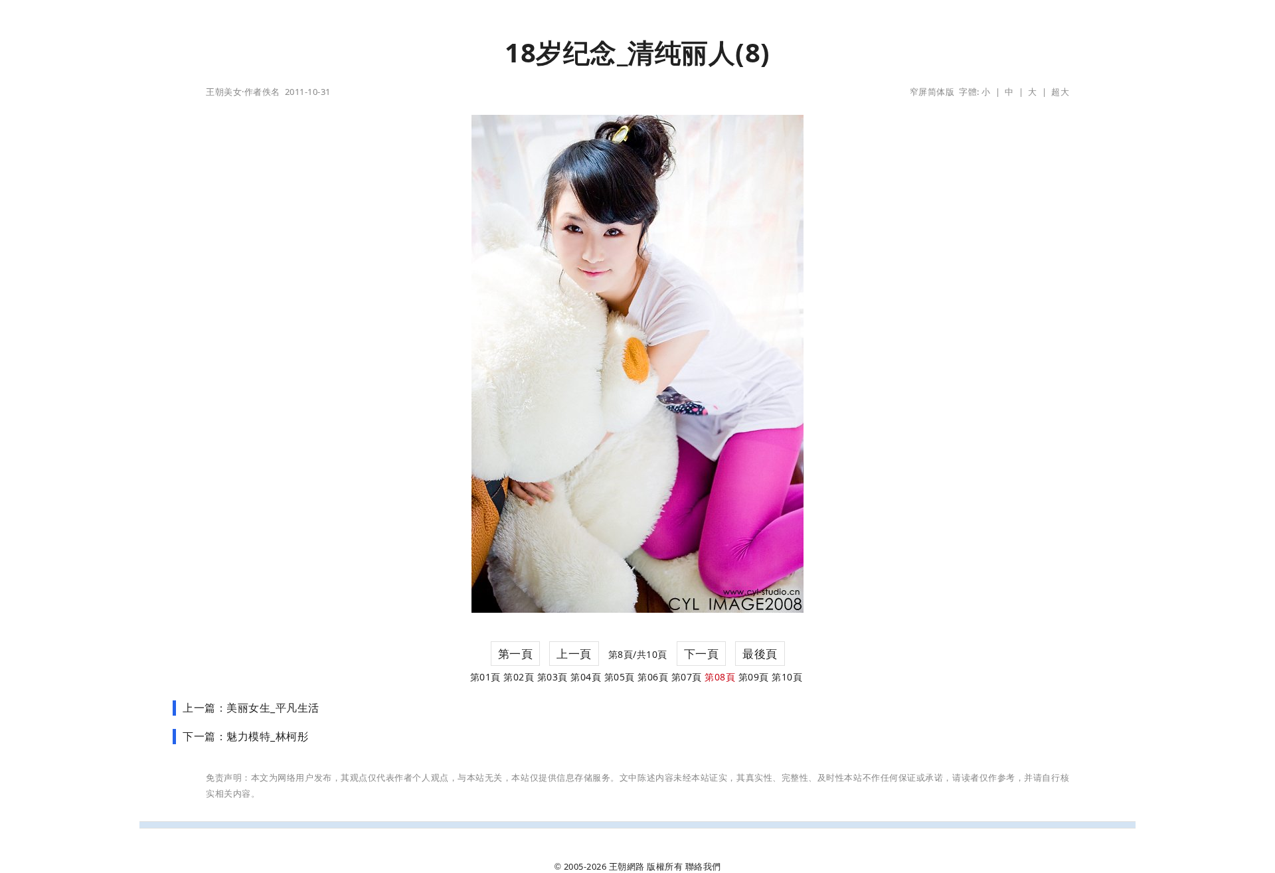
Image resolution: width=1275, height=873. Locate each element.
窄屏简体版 (932, 92)
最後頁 (760, 653)
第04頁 (585, 677)
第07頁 (686, 677)
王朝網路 (627, 866)
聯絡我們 (703, 866)
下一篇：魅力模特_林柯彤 (245, 736)
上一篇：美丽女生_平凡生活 (251, 707)
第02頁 (518, 677)
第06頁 (653, 677)
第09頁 (753, 677)
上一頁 (574, 653)
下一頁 (701, 653)
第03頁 (552, 677)
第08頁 (720, 677)
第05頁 (619, 677)
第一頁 (515, 653)
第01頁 (485, 677)
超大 (1060, 92)
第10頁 (787, 677)
